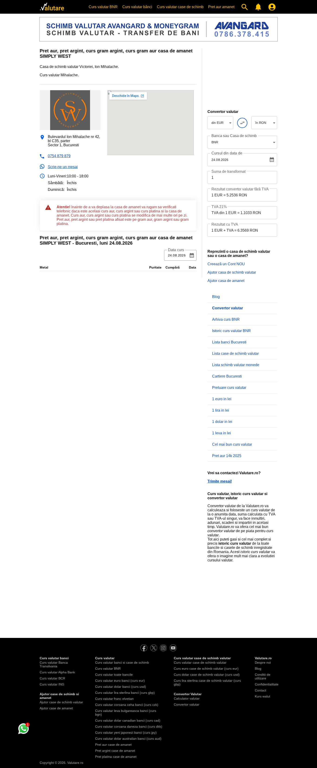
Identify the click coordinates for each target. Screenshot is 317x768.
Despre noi (263, 662)
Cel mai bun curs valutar (232, 444)
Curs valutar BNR (103, 7)
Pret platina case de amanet (115, 756)
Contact (260, 690)
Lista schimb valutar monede (235, 365)
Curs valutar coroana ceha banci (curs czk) (126, 705)
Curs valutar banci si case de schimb (122, 662)
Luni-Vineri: (57, 176)
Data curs (176, 250)
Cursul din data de (226, 153)
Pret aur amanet (221, 7)
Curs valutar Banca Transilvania (54, 664)
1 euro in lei (221, 399)
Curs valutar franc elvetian (114, 699)
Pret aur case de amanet (113, 744)
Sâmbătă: (56, 183)
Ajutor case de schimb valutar (61, 702)
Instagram (163, 647)
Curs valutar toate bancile (114, 674)
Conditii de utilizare (262, 676)
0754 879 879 (59, 156)
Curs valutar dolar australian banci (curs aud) (128, 738)
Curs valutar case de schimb (180, 7)
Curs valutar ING (52, 684)
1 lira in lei (220, 410)
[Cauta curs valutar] (243, 6)
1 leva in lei (221, 433)
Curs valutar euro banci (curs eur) (120, 680)
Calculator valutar (187, 698)
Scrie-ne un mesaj (63, 167)
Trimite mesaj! (219, 481)
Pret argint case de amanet (115, 750)
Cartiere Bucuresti (227, 376)
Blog (216, 297)
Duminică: (56, 190)
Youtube (173, 647)
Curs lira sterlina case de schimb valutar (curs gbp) (207, 682)
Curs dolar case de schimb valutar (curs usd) (207, 674)
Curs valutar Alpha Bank (57, 672)
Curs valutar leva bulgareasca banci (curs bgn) (125, 712)
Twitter (153, 647)
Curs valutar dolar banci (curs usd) (120, 686)
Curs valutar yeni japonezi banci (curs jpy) (126, 732)
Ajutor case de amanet (56, 708)
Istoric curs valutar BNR (231, 331)
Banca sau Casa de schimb (234, 136)
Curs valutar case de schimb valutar (200, 662)
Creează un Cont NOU (226, 264)
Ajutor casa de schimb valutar (231, 272)
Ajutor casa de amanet (225, 281)
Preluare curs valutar (229, 388)
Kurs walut (262, 696)
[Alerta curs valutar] (257, 6)
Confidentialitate (266, 684)
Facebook (143, 647)
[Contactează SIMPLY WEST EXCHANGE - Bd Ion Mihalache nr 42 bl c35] (23, 728)
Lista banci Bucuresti (229, 342)
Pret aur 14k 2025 (226, 456)
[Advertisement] (242, 77)
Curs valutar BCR (52, 678)
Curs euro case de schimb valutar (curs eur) (206, 668)
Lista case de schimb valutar (235, 353)
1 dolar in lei (222, 422)
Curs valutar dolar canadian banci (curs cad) (127, 720)
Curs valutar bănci (137, 7)
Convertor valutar (186, 704)
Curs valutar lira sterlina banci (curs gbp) (125, 692)
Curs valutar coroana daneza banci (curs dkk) (128, 726)
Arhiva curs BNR (226, 319)
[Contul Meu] (270, 6)
